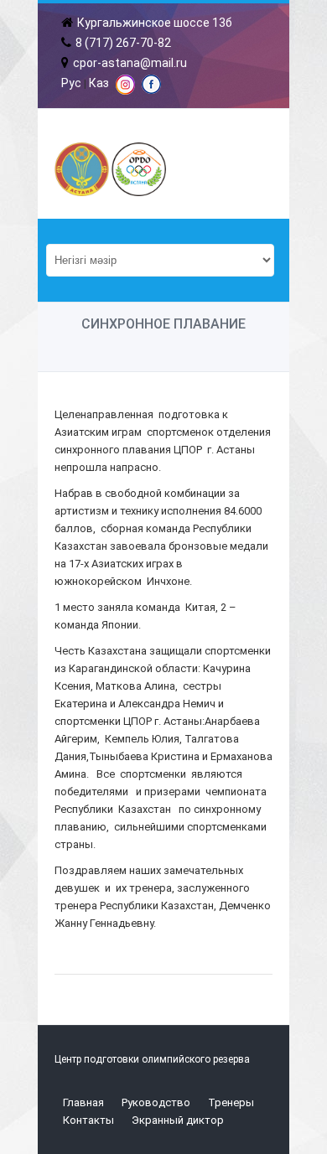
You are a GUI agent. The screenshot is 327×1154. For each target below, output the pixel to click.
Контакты (88, 1120)
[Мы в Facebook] (151, 89)
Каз (99, 83)
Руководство (156, 1102)
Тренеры (231, 1102)
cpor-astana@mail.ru (130, 63)
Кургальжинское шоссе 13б (154, 22)
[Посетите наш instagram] (125, 90)
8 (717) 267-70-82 (123, 42)
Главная (83, 1102)
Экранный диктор (178, 1120)
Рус (71, 83)
